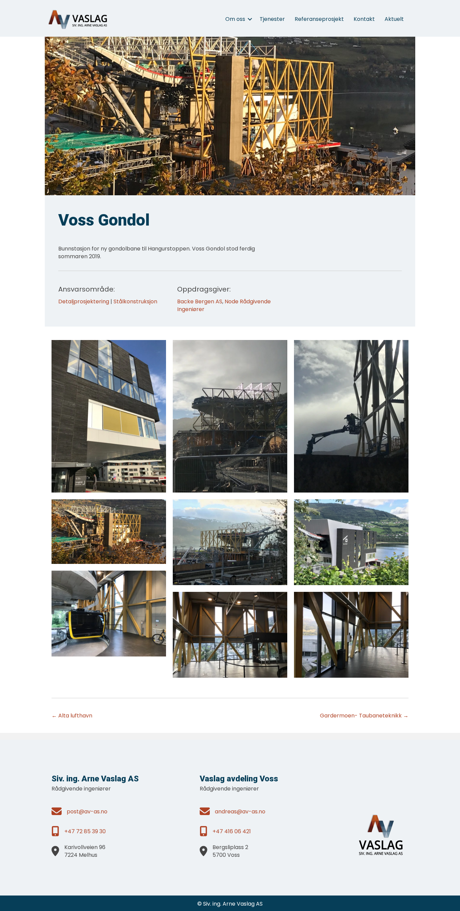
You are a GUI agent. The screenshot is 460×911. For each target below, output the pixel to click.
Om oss (235, 19)
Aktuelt (394, 19)
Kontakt (364, 19)
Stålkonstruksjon (135, 301)
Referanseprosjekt (319, 19)
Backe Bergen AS (199, 301)
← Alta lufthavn (72, 715)
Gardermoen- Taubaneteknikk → (364, 715)
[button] (250, 19)
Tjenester (272, 19)
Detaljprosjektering (83, 301)
